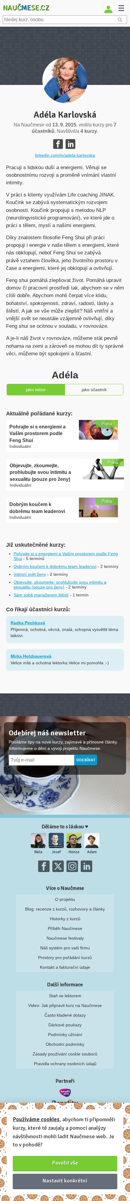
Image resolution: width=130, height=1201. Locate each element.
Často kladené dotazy (65, 1015)
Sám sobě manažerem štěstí (41, 594)
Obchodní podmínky (65, 1044)
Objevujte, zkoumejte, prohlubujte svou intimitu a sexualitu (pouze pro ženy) (60, 584)
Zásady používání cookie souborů (65, 1054)
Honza (74, 852)
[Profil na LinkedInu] (70, 144)
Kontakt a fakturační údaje (65, 967)
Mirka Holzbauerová (31, 656)
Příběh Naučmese (65, 928)
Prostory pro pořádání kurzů (65, 957)
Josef (56, 852)
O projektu (65, 899)
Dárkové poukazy (65, 1024)
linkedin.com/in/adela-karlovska (65, 155)
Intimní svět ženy (30, 574)
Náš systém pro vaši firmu (65, 947)
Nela (38, 852)
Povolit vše (65, 1162)
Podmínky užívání (65, 1034)
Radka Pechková (28, 622)
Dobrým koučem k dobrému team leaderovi (55, 566)
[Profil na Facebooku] (58, 144)
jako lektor (36, 389)
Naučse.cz (26, 7)
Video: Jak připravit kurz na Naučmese (65, 1005)
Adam (92, 852)
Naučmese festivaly (65, 938)
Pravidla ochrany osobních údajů (65, 1063)
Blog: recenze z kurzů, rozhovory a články (65, 909)
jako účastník (94, 389)
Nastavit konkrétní (65, 1180)
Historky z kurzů (65, 918)
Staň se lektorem (65, 995)
